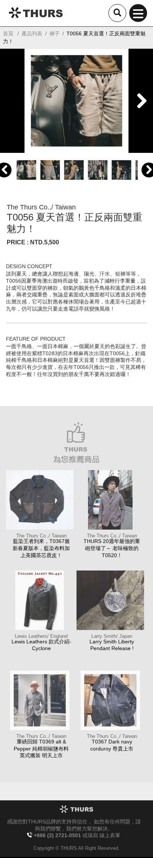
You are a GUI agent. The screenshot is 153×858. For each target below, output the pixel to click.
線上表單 (110, 836)
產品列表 (32, 33)
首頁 (8, 33)
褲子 (54, 33)
